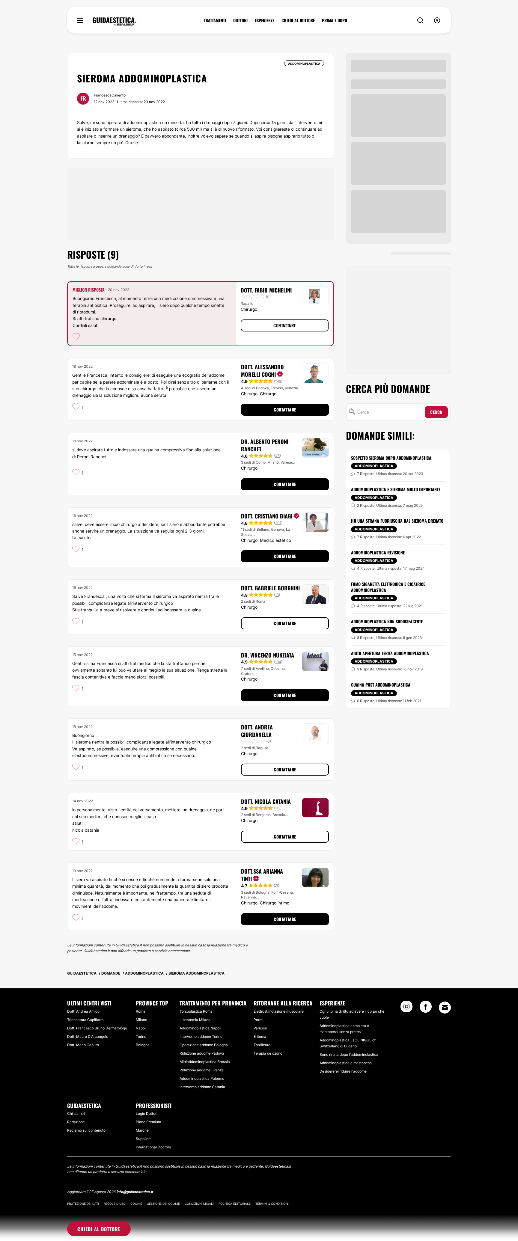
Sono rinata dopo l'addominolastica (349, 1054)
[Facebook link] (426, 1008)
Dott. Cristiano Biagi (266, 516)
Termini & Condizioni (272, 1203)
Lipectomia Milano (195, 1019)
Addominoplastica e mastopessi (346, 1063)
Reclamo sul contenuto (86, 1130)
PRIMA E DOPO (334, 20)
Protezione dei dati (83, 1203)
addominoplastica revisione (378, 552)
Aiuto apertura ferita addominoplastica (390, 653)
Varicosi (260, 1028)
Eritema (260, 1036)
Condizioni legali (199, 1203)
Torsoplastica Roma (196, 1011)
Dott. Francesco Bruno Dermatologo (97, 1028)
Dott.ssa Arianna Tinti (262, 875)
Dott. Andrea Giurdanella (257, 730)
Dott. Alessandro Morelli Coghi (262, 370)
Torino (141, 1036)
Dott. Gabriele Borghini (270, 588)
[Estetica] (114, 21)
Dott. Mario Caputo (83, 1045)
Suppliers (143, 1138)
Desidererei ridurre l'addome (343, 1071)
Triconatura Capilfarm (85, 1019)
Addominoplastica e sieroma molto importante (395, 489)
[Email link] (445, 1008)
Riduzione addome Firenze (202, 1070)
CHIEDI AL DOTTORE (298, 20)
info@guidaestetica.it (134, 1191)
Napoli (141, 1028)
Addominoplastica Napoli (200, 1028)
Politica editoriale (235, 1203)
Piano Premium (148, 1122)
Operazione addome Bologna (204, 1045)
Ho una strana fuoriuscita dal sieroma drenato (397, 521)
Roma (140, 1011)
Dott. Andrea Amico (83, 1011)
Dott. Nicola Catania (266, 801)
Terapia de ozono (268, 1053)
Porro (258, 1019)
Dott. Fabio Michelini (266, 290)
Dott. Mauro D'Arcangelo (87, 1036)
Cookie (136, 1203)
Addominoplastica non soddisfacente (387, 621)
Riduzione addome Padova (202, 1053)
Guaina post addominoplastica (380, 684)
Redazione (76, 1122)
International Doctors (153, 1147)
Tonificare (262, 1045)
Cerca (436, 412)
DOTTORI (240, 20)
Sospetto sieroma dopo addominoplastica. (391, 458)
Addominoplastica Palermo (202, 1078)
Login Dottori (146, 1113)
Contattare (284, 325)
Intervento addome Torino (201, 1036)
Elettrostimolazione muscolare (279, 1011)
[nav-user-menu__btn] (437, 20)
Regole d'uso (115, 1203)
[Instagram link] (406, 1008)
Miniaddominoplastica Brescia (205, 1061)
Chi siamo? (76, 1113)
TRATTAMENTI (215, 20)
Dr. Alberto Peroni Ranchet (264, 445)
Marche (142, 1130)
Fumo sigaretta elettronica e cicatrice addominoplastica (388, 587)
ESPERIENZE (264, 20)
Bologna (143, 1045)
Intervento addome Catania (202, 1087)
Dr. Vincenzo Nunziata (267, 655)
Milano (141, 1019)
